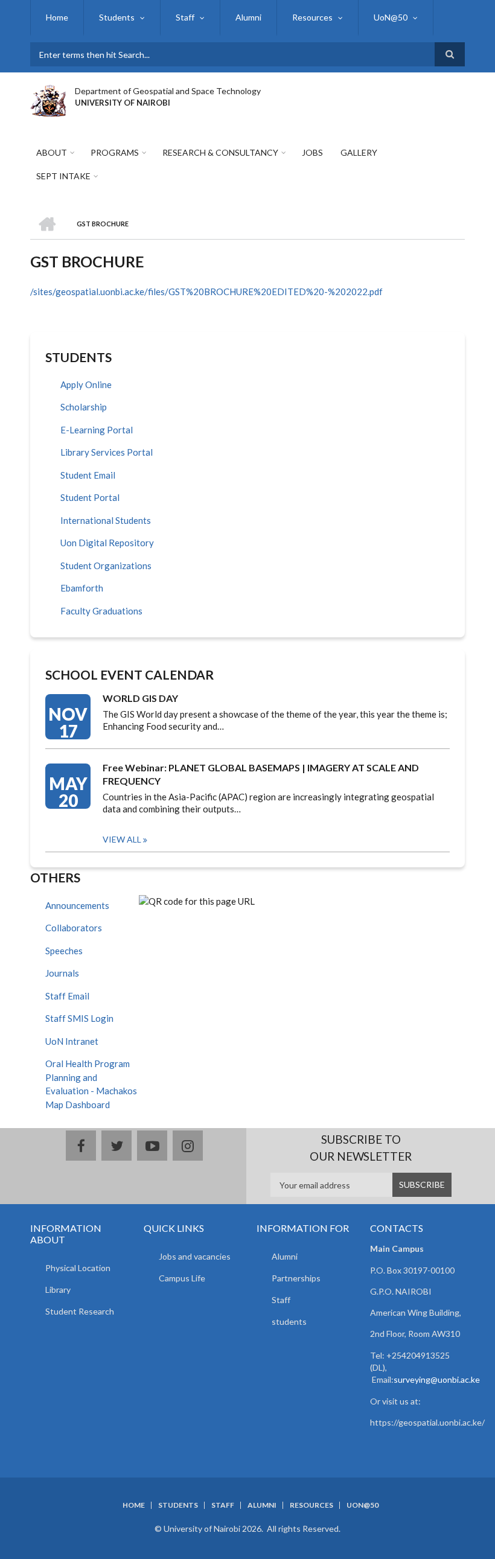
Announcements (77, 905)
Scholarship (83, 406)
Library (58, 1289)
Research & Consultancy (220, 152)
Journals (62, 973)
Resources (312, 17)
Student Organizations (106, 565)
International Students (105, 520)
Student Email (87, 475)
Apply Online (86, 384)
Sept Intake (63, 176)
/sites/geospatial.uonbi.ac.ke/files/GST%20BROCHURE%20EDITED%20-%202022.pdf (206, 291)
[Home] (48, 99)
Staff (185, 17)
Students (117, 17)
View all (122, 839)
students (289, 1321)
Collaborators (73, 927)
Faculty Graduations (101, 610)
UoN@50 (390, 17)
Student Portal (90, 497)
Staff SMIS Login (79, 1018)
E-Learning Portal (96, 429)
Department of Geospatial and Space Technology (168, 91)
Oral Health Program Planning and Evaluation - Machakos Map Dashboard (91, 1084)
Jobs (312, 152)
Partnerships (296, 1278)
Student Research (79, 1311)
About (51, 152)
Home (57, 17)
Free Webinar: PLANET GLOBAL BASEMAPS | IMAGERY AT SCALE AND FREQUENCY (261, 774)
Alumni (248, 17)
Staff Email (67, 995)
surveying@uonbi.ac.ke (437, 1379)
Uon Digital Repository (107, 542)
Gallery (358, 152)
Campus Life (182, 1278)
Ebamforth (81, 587)
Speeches (64, 950)
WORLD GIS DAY (140, 698)
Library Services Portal (106, 452)
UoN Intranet (71, 1041)
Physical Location (77, 1268)
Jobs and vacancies (195, 1256)
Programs (115, 152)
